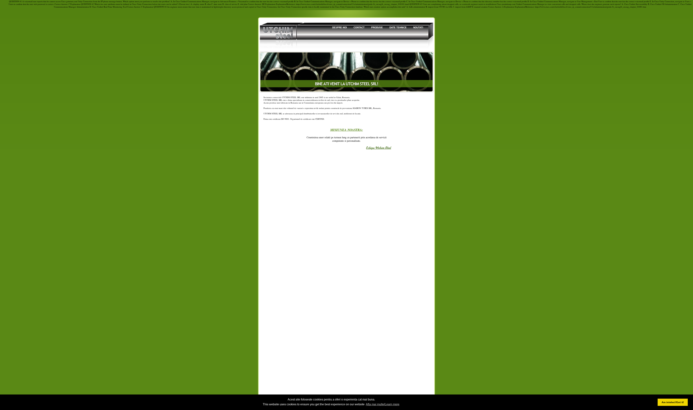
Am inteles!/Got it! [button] (673, 402)
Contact (359, 27)
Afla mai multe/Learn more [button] (382, 404)
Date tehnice (398, 27)
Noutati (418, 27)
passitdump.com (508, 4)
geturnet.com (71, 1)
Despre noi (339, 27)
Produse (377, 27)
